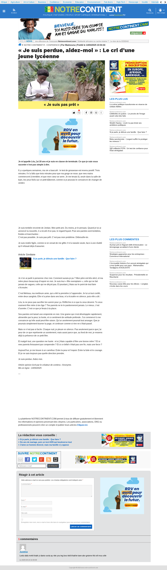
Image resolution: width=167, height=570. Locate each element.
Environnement (93, 2)
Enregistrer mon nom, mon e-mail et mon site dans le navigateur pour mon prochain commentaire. (55, 522)
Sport (78, 15)
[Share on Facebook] (86, 112)
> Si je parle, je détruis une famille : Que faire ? (39, 439)
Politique (47, 15)
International (156, 2)
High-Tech (121, 2)
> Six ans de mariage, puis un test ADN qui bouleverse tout (45, 442)
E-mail (24, 507)
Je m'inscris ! (53, 466)
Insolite (145, 2)
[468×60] (105, 463)
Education (79, 2)
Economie (67, 2)
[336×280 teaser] (61, 154)
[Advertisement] (60, 205)
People (69, 15)
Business (42, 2)
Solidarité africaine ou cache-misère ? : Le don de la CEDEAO (92, 41)
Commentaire (26, 484)
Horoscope (133, 2)
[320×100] (122, 446)
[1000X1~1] (83, 39)
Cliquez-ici (82, 425)
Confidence (54, 2)
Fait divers (108, 2)
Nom (23, 500)
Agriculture (15, 2)
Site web (24, 513)
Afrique (4, 2)
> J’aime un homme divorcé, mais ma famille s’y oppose (43, 445)
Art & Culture (28, 2)
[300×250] (129, 92)
